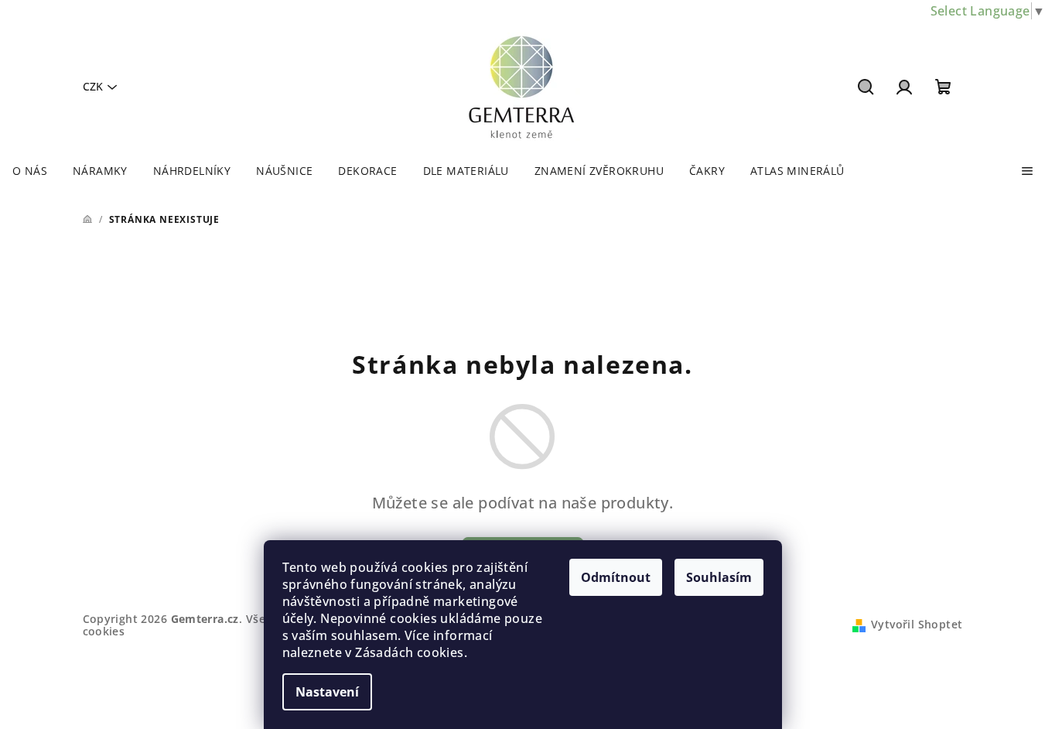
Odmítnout (616, 577)
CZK (93, 86)
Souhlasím (719, 577)
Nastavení (327, 691)
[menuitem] (30, 171)
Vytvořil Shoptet (916, 624)
